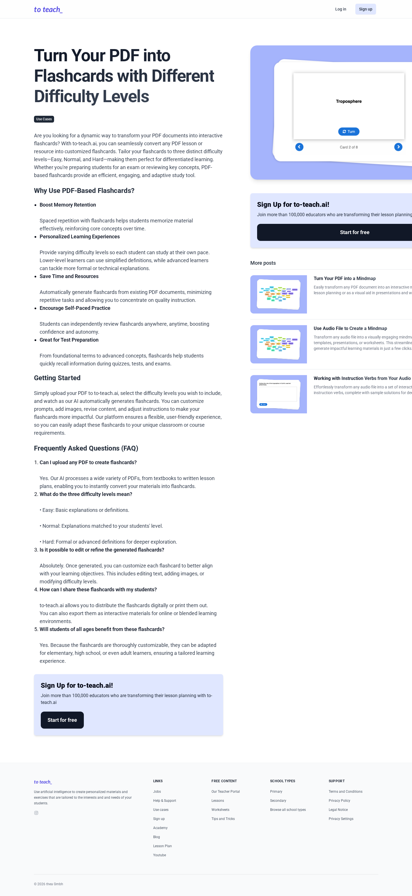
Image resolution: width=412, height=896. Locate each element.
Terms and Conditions (345, 792)
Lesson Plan (162, 846)
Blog (156, 837)
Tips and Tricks (223, 819)
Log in (340, 9)
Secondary (278, 801)
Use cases (160, 810)
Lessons (218, 801)
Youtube (159, 855)
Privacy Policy (339, 801)
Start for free (62, 720)
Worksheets (220, 810)
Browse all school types (288, 810)
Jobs (157, 792)
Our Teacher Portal (226, 792)
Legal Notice (338, 810)
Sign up (365, 9)
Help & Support (164, 801)
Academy (160, 828)
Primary (276, 792)
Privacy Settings (341, 819)
